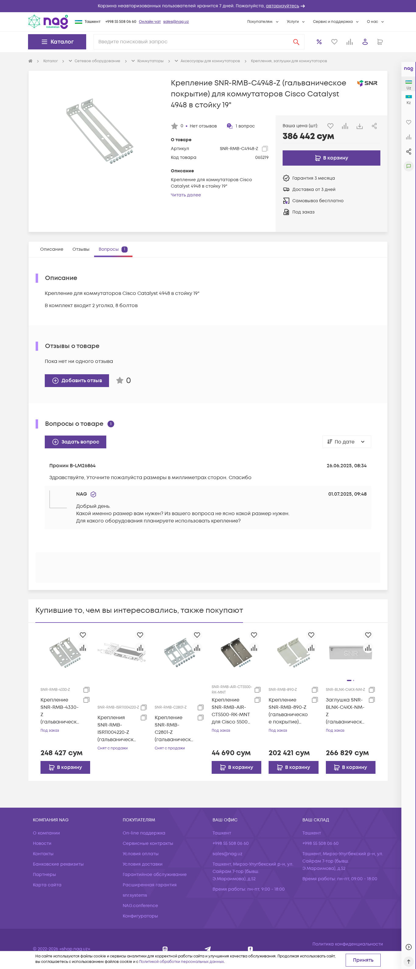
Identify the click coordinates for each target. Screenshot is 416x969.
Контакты (43, 854)
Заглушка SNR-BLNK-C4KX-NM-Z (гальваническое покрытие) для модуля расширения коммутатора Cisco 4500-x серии (345, 711)
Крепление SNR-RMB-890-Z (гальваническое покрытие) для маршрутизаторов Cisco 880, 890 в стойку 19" (288, 711)
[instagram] (165, 949)
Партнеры (44, 874)
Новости (42, 843)
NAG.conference (140, 906)
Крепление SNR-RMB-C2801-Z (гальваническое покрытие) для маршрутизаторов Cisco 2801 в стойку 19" (174, 728)
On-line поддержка (144, 833)
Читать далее (186, 195)
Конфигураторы (140, 916)
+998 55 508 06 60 (120, 21)
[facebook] (250, 949)
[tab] (52, 249)
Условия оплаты (141, 854)
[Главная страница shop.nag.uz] (48, 21)
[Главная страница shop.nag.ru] (30, 61)
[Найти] (296, 41)
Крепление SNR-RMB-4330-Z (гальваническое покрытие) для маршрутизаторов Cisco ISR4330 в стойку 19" (60, 711)
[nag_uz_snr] (208, 949)
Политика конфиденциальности (347, 944)
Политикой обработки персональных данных (181, 961)
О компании (46, 833)
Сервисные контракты (148, 843)
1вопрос (245, 126)
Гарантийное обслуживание (155, 874)
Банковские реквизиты (58, 864)
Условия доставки (143, 864)
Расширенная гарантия (150, 885)
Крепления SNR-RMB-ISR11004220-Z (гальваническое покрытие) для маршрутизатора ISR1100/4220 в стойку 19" (117, 728)
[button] (208, 6)
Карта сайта (47, 885)
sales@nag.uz (176, 21)
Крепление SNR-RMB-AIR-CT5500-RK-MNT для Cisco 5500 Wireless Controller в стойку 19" (231, 711)
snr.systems (135, 895)
